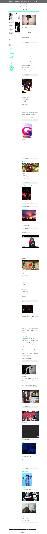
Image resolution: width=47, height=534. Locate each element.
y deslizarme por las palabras (26, 13)
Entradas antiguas (36, 525)
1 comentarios (24, 300)
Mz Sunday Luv (23, 487)
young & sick (24, 45)
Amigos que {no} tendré (25, 363)
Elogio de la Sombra (12, 67)
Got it (39, 1)
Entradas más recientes (24, 525)
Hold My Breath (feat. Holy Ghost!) (25, 34)
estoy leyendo (25, 120)
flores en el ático (11, 69)
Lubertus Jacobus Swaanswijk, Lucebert (26, 111)
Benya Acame (26, 202)
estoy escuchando (25, 75)
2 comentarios (24, 228)
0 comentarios (24, 42)
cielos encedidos (24, 209)
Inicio (30, 525)
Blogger (25, 532)
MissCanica (33, 377)
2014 (10, 43)
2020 (10, 38)
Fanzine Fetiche (11, 68)
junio (10, 62)
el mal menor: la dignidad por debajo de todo (29, 304)
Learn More (37, 1)
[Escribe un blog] (26, 42)
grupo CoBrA (30, 112)
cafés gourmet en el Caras (27, 514)
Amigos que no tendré (32, 379)
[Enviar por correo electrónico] (25, 42)
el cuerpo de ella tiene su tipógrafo (27, 78)
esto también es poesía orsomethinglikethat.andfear (29, 185)
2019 (10, 39)
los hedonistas (11, 70)
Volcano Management (32, 336)
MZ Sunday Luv (24, 489)
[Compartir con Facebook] (27, 42)
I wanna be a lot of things (26, 409)
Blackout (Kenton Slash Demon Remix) (25, 336)
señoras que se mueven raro (27, 301)
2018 (10, 40)
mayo (10, 63)
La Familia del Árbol (34, 37)
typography (30, 120)
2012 (10, 45)
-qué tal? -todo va (24, 442)
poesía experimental (27, 120)
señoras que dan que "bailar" (26, 231)
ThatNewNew (30, 34)
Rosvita (26, 329)
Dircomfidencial (11, 66)
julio (10, 61)
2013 (10, 44)
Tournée (27, 75)
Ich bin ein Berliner (25, 471)
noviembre (11, 58)
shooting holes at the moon (26, 123)
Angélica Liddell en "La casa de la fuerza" (24, 282)
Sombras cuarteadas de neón (25, 36)
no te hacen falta (24, 161)
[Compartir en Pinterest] (28, 42)
